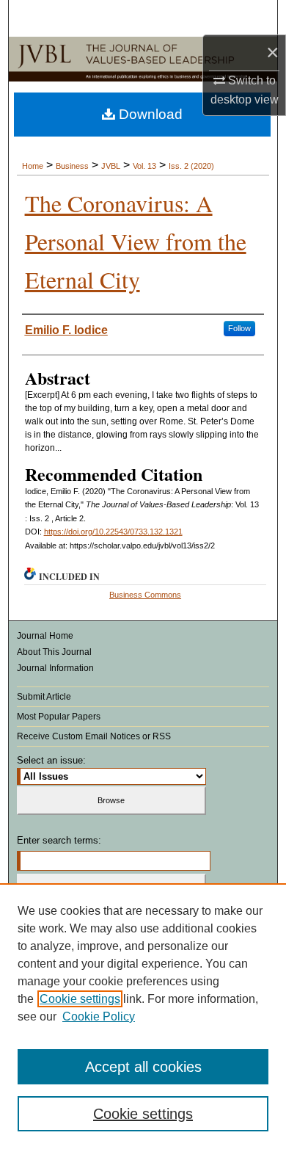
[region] (143, 1016)
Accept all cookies (143, 1067)
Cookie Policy (98, 1016)
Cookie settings (80, 999)
